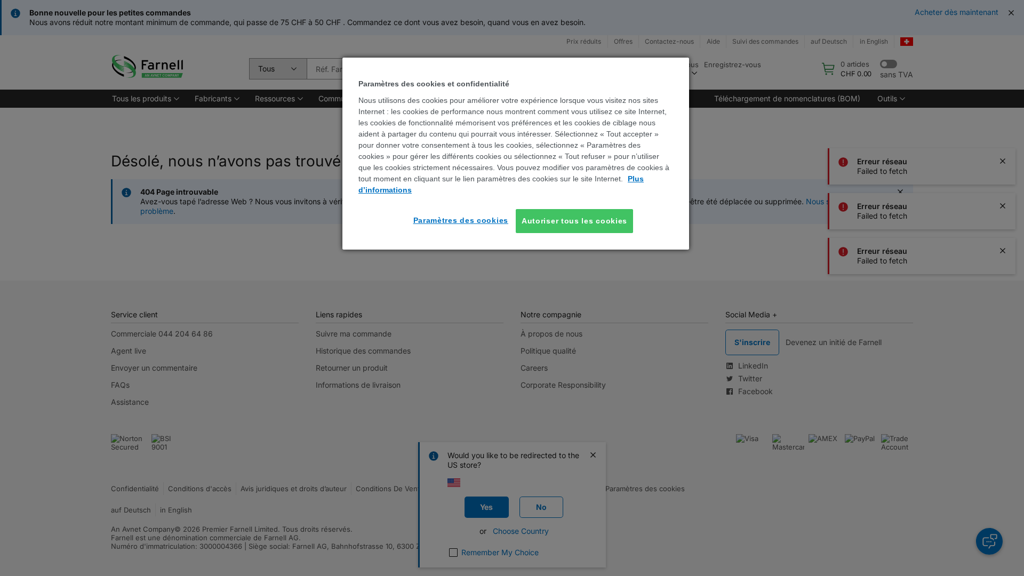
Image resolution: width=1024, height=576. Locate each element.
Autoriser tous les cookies (574, 221)
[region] (515, 154)
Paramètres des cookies (460, 220)
